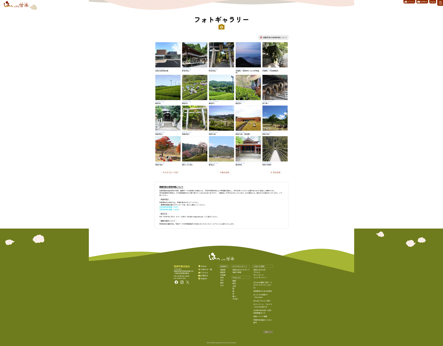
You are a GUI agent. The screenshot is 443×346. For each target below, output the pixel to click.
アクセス (204, 272)
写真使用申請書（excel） (169, 209)
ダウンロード (258, 275)
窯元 (234, 283)
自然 (222, 277)
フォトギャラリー (221, 19)
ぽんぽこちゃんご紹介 (262, 300)
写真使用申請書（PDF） (169, 207)
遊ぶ (234, 296)
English (204, 278)
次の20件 (276, 172)
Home (203, 266)
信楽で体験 (236, 272)
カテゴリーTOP (171, 172)
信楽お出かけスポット (241, 270)
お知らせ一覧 (206, 269)
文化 (222, 280)
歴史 (222, 282)
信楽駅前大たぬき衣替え (262, 291)
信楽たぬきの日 (259, 270)
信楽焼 (222, 270)
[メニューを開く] (440, 3)
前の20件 (225, 172)
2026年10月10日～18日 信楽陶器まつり (264, 311)
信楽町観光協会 (182, 266)
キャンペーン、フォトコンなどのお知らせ (262, 305)
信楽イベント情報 (260, 316)
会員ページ (268, 332)
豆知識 (222, 275)
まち (222, 285)
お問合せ (204, 275)
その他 (235, 299)
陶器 (234, 281)
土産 (234, 286)
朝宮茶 (222, 272)
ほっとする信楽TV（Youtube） (260, 295)
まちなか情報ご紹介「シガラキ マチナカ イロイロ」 (262, 285)
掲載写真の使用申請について (275, 37)
